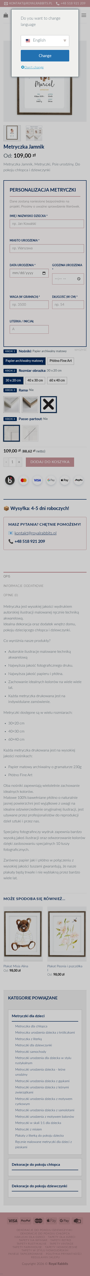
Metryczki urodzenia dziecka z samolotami (44, 1110)
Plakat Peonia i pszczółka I (64, 968)
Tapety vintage (62, 1243)
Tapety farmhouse (27, 1247)
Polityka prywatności (63, 1253)
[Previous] (11, 81)
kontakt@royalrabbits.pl (36, 533)
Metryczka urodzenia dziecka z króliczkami (45, 1032)
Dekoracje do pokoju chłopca (36, 1164)
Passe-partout (30, 419)
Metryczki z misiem (28, 1129)
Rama (23, 390)
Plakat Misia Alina (15, 966)
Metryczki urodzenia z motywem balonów (44, 1116)
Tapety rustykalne (31, 1243)
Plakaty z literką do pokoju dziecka (39, 1135)
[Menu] (84, 15)
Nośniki (25, 351)
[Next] (79, 81)
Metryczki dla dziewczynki (33, 1045)
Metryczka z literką (28, 1039)
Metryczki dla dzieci (28, 1016)
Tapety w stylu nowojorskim (45, 1250)
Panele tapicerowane (25, 1253)
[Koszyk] (5, 15)
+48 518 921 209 (30, 542)
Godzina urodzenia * (67, 267)
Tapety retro (60, 1240)
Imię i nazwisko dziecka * (29, 216)
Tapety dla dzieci (61, 1237)
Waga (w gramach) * (25, 297)
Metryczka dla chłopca (31, 1026)
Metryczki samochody (30, 1051)
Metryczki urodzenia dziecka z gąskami (42, 1081)
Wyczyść (81, 350)
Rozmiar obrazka (32, 370)
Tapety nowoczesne (61, 1247)
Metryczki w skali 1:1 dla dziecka (38, 1123)
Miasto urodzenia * (24, 240)
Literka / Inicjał (22, 321)
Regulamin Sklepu (45, 1257)
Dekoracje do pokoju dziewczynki (39, 1186)
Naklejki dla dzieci (30, 1237)
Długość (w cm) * (65, 297)
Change (45, 56)
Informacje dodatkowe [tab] (23, 586)
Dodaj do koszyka (49, 462)
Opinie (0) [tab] (10, 595)
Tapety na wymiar (33, 1240)
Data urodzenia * (23, 265)
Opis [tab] (6, 576)
